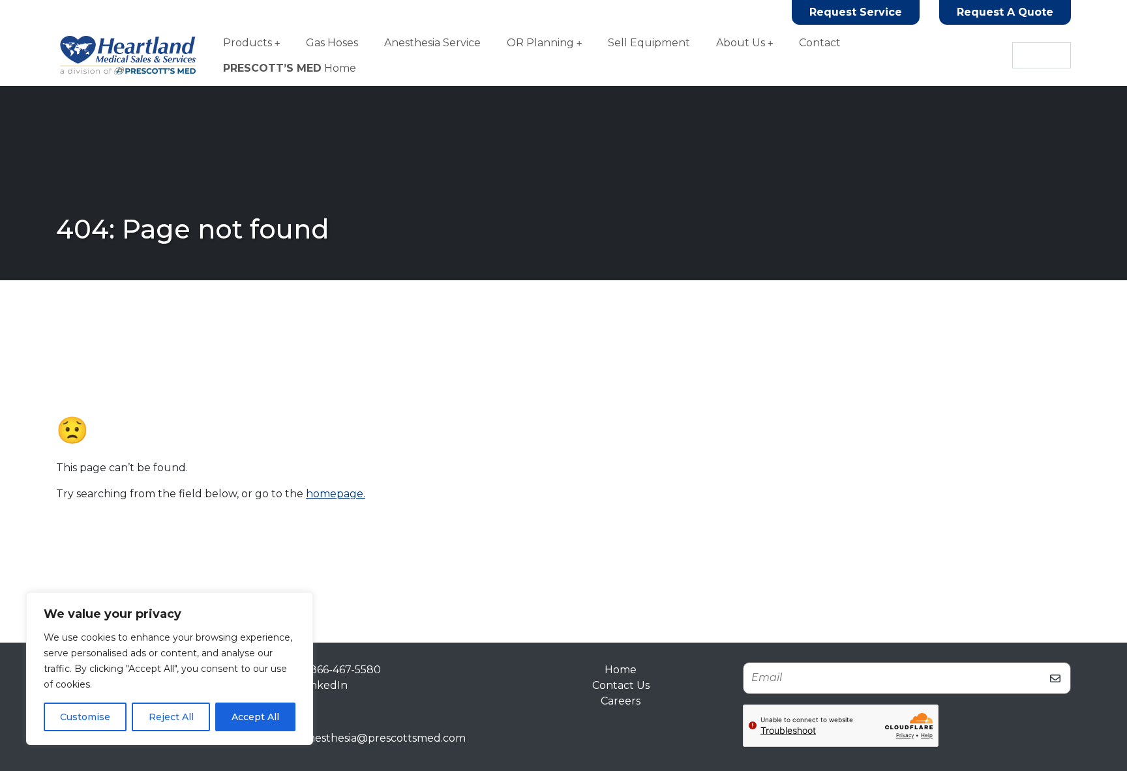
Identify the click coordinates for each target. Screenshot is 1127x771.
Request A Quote (1005, 12)
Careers (620, 701)
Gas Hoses (332, 42)
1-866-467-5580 (341, 669)
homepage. (335, 493)
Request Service (855, 12)
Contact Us (621, 685)
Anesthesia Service (432, 42)
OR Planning (540, 42)
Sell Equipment (649, 42)
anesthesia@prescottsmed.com (384, 738)
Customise (85, 717)
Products (247, 42)
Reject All (171, 717)
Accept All (255, 717)
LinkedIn (325, 685)
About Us (740, 42)
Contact (820, 42)
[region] (169, 668)
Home (289, 68)
